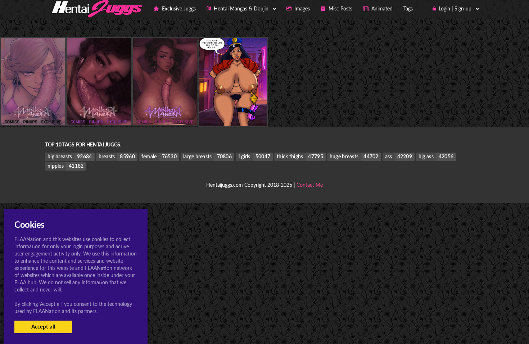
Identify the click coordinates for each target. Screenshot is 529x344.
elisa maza (233, 112)
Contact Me (310, 185)
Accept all (43, 327)
